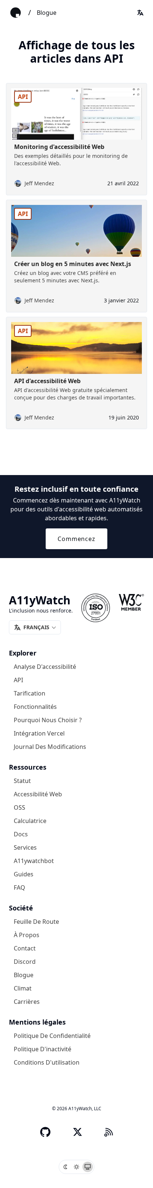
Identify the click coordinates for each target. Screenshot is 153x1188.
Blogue (46, 13)
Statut (22, 780)
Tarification (29, 693)
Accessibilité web (38, 794)
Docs (21, 834)
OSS (19, 807)
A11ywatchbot (34, 860)
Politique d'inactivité (42, 1049)
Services (25, 847)
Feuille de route (36, 921)
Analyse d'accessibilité (45, 666)
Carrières (27, 1001)
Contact (25, 948)
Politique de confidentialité (52, 1035)
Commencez (76, 539)
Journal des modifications (50, 746)
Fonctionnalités (35, 706)
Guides (23, 874)
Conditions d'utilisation (46, 1062)
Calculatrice (30, 820)
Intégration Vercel (39, 733)
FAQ (19, 887)
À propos (26, 934)
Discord (25, 961)
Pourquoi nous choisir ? (48, 720)
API (18, 680)
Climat (23, 988)
